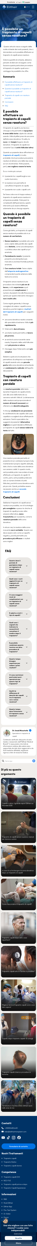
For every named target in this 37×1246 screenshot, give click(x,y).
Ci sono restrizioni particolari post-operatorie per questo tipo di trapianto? (16, 679)
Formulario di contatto (18, 1146)
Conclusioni (9, 102)
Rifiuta (18, 1243)
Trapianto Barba (10, 1162)
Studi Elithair (8, 1203)
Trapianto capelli (10, 1158)
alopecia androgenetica (18, 271)
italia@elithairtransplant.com (15, 1131)
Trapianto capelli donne (13, 1165)
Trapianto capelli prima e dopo (15, 1184)
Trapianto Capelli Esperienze (15, 1188)
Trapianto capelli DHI (12, 1177)
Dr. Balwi (7, 1213)
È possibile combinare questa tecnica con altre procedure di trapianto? (16, 647)
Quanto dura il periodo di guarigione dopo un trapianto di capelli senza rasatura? (15, 565)
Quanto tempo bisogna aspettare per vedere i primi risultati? (14, 663)
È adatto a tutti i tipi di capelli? (15, 614)
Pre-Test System (10, 1210)
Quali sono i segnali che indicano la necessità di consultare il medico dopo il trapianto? (15, 629)
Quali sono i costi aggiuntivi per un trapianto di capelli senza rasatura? (16, 583)
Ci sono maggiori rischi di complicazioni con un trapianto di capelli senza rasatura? (16, 600)
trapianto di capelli (11, 155)
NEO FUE (7, 1180)
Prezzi (6, 1217)
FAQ (6, 105)
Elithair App (8, 1206)
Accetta (18, 1238)
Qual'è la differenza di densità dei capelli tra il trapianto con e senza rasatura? (16, 696)
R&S (5, 1199)
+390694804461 (11, 1128)
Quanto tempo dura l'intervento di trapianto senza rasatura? (16, 712)
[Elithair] (9, 7)
